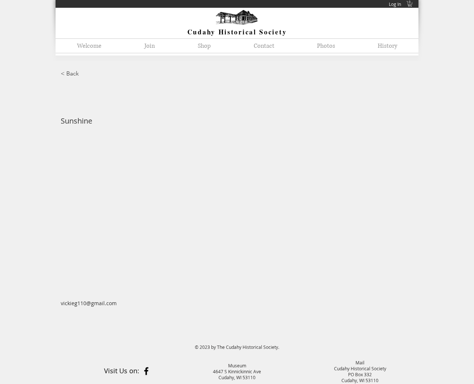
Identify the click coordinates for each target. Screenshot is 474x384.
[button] (410, 4)
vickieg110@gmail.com (89, 303)
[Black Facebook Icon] (146, 371)
